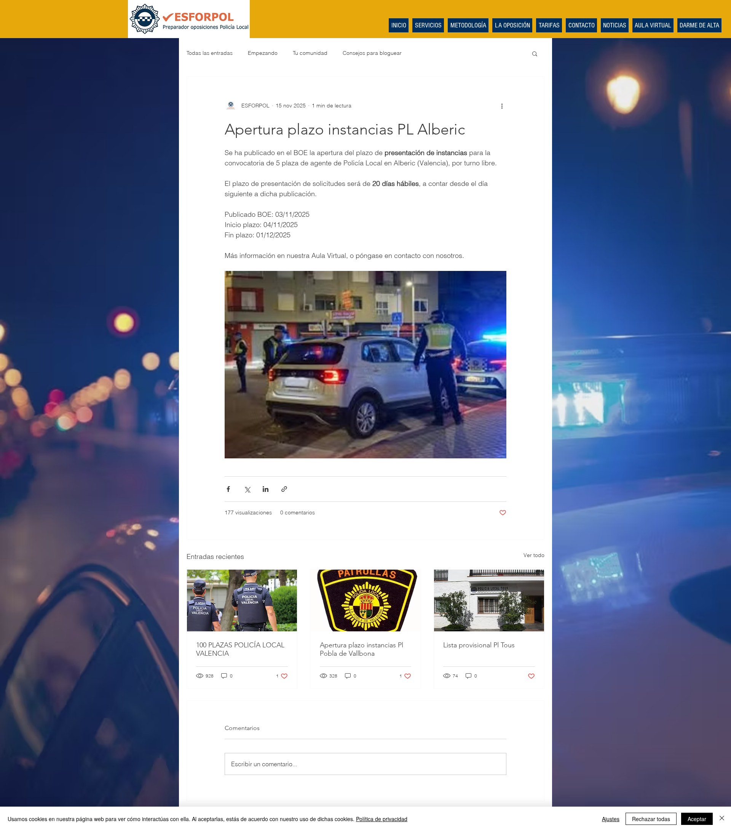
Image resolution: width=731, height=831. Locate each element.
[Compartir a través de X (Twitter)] (247, 489)
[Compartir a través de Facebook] (228, 489)
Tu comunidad (310, 53)
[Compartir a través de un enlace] (284, 489)
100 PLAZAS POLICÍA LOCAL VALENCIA (240, 649)
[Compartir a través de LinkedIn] (265, 489)
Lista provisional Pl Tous (479, 645)
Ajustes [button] (610, 819)
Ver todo (534, 555)
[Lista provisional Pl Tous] (489, 600)
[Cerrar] (721, 819)
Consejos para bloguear (372, 53)
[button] (534, 53)
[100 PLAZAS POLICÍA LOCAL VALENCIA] (242, 600)
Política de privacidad (381, 819)
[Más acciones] (501, 105)
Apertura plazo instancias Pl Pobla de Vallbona (361, 649)
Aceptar (697, 819)
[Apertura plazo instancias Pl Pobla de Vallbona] (366, 600)
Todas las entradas (210, 53)
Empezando (263, 53)
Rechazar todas (651, 819)
